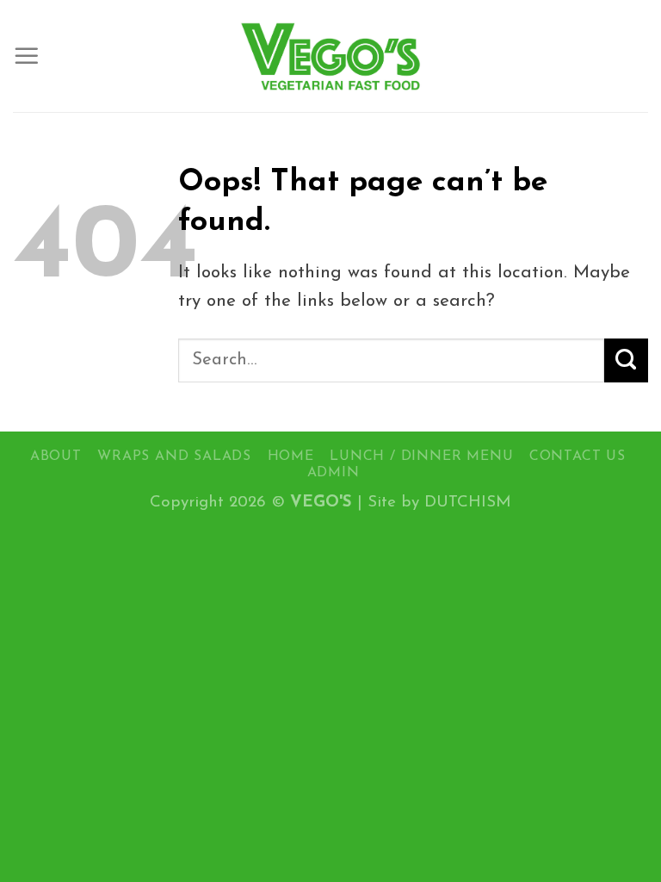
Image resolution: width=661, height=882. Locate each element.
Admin (333, 473)
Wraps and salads (174, 456)
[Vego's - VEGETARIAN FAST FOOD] (331, 56)
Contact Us (577, 456)
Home (291, 456)
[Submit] (626, 360)
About (56, 456)
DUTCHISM (467, 502)
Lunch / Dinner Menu (421, 456)
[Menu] (26, 56)
